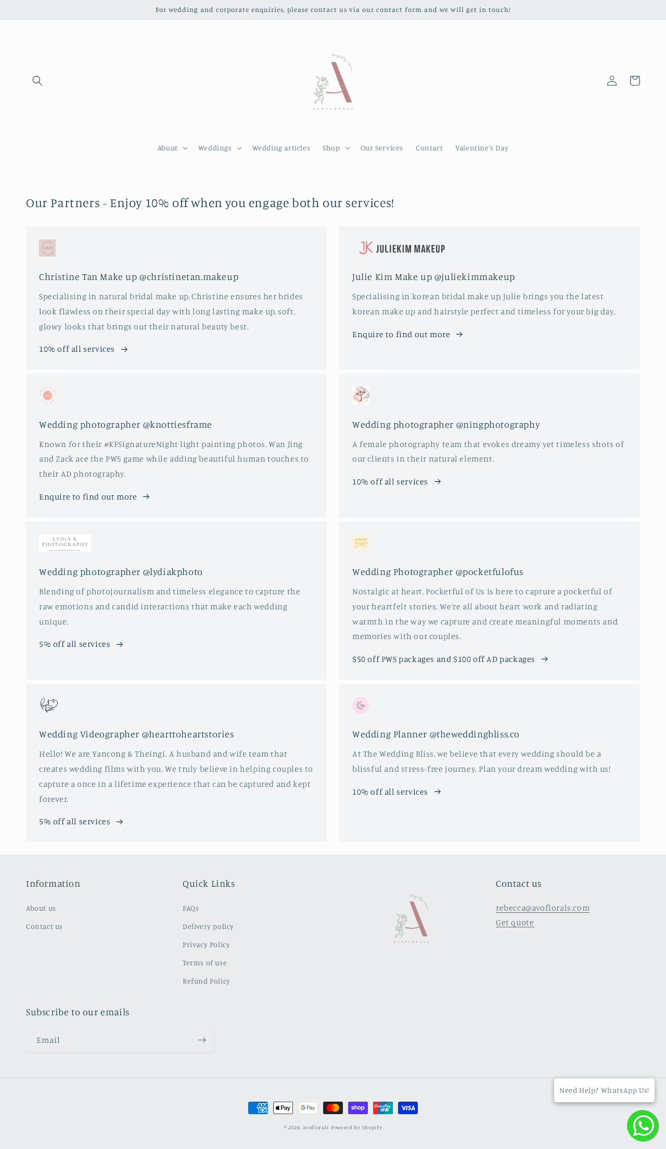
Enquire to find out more (401, 334)
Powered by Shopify (356, 1127)
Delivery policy (208, 926)
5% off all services (74, 644)
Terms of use (205, 962)
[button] (37, 80)
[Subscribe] (201, 1040)
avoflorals (316, 1127)
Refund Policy (206, 980)
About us (41, 907)
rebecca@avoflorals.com (543, 907)
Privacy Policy (206, 944)
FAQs (191, 907)
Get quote (515, 922)
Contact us (44, 926)
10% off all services (77, 348)
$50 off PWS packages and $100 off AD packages (443, 659)
